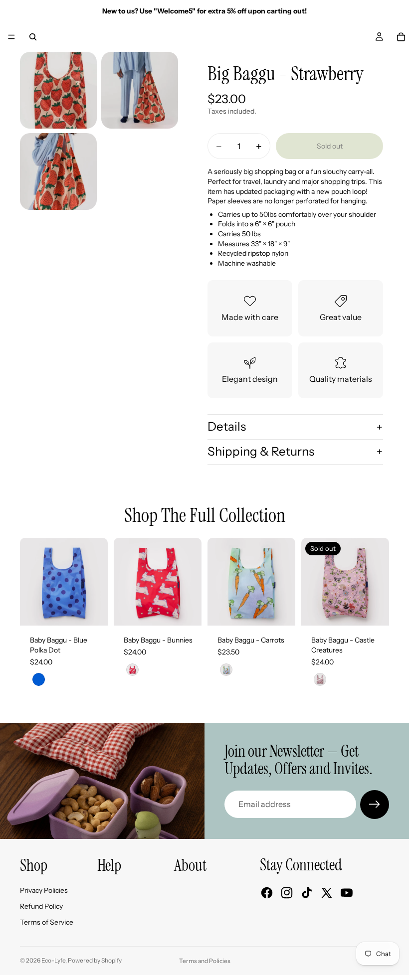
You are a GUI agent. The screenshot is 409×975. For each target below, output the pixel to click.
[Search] (33, 37)
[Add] (92, 611)
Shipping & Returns (260, 451)
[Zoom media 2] (139, 90)
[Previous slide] (31, 582)
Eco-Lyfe (53, 960)
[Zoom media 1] (58, 90)
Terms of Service (46, 922)
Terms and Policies (204, 961)
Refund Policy (41, 906)
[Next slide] (97, 582)
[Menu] (11, 36)
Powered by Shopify (95, 960)
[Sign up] (374, 804)
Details (226, 426)
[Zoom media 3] (58, 171)
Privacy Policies (44, 890)
